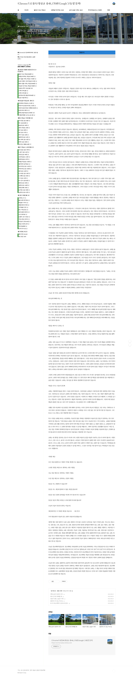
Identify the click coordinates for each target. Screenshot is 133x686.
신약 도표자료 (22, 214)
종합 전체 (59, 591)
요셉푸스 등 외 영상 (24, 217)
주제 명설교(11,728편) (95, 10)
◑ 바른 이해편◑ (23, 195)
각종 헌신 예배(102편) (24, 144)
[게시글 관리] (57, 581)
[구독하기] (129, 344)
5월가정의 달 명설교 (24, 164)
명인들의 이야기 (23, 202)
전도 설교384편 (23, 123)
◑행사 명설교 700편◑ (25, 118)
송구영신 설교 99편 (24, 190)
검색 (109, 3)
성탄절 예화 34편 (23, 187)
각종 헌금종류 (22, 226)
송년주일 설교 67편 (24, 192)
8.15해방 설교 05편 (24, 176)
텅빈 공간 (22, 236)
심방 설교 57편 (23, 132)
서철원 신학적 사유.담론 (25, 88)
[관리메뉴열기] (129, 341)
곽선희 (26, 10)
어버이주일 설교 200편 (24, 169)
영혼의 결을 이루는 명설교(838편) (27, 83)
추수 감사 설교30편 (24, 180)
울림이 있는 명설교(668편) (25, 74)
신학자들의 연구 (23, 207)
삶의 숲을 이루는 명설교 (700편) (27, 79)
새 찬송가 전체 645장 (24, 221)
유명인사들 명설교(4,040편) (26, 113)
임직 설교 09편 (23, 130)
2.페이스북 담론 (23, 93)
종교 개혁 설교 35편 (24, 139)
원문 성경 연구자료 (24, 200)
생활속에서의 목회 (23, 205)
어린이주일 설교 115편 (24, 166)
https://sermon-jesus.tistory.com (61, 643)
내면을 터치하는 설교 (57, 10)
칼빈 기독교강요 (23, 210)
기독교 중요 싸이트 (24, 219)
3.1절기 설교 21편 (23, 152)
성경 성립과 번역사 (24, 212)
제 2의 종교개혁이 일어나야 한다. (59, 603)
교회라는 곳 (22, 198)
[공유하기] (55, 581)
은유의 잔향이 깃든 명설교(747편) (27, 81)
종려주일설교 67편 (23, 159)
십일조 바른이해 (23, 98)
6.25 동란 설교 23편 (24, 173)
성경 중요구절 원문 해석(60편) (26, 95)
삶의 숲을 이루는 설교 (76, 10)
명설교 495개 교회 (23, 224)
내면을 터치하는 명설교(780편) (26, 76)
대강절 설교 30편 (23, 183)
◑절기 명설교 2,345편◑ (26, 147)
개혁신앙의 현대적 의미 (56, 594)
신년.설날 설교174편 (24, 150)
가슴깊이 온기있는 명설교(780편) (27, 86)
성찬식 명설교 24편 (24, 128)
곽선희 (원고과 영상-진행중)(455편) (28, 108)
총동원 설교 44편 (23, 125)
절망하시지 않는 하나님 (56, 601)
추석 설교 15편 (23, 178)
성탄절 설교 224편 (23, 185)
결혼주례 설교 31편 (24, 137)
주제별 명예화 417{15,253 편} (26, 115)
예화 (108, 10)
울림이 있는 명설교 (40, 10)
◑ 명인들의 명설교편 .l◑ (26, 101)
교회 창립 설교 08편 (24, 120)
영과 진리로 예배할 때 (56, 596)
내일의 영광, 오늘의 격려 (57, 599)
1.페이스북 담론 (23, 90)
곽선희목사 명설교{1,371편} (26, 103)
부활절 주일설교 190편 (24, 161)
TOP (113, 670)
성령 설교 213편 (23, 171)
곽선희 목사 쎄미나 (24, 110)
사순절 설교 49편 (23, 154)
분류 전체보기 (24, 66)
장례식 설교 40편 (23, 142)
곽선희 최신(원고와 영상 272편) (27, 105)
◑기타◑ (53, 591)
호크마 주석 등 (22, 228)
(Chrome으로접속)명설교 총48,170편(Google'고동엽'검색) (49, 3)
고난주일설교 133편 (24, 157)
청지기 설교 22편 (23, 135)
